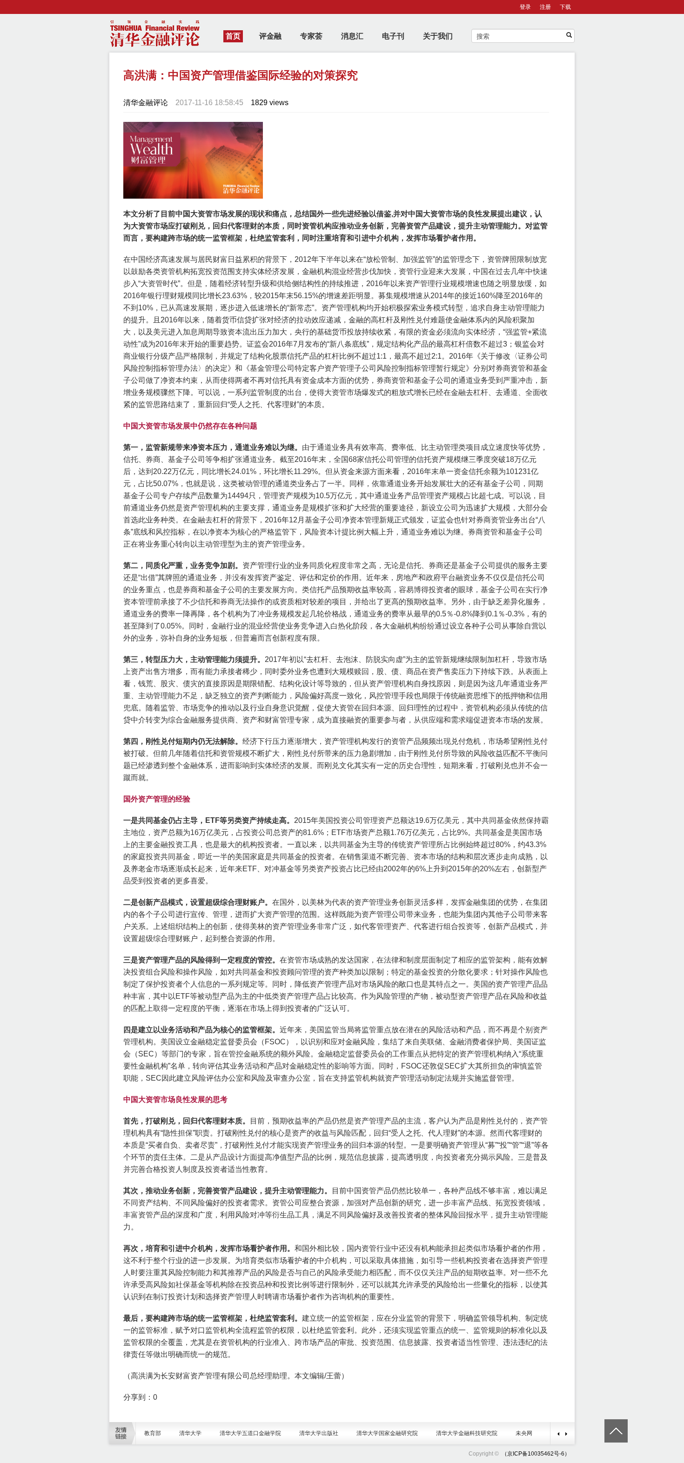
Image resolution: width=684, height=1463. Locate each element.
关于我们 (438, 36)
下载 (565, 7)
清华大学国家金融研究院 (387, 1433)
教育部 (152, 1433)
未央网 (524, 1433)
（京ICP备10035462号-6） (536, 1453)
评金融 (270, 36)
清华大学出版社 (318, 1433)
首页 (233, 36)
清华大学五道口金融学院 (250, 1433)
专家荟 (311, 36)
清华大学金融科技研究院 (466, 1433)
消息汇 (352, 36)
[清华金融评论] (501, 1453)
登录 (525, 7)
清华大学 (190, 1433)
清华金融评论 (145, 103)
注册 (545, 7)
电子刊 (393, 36)
